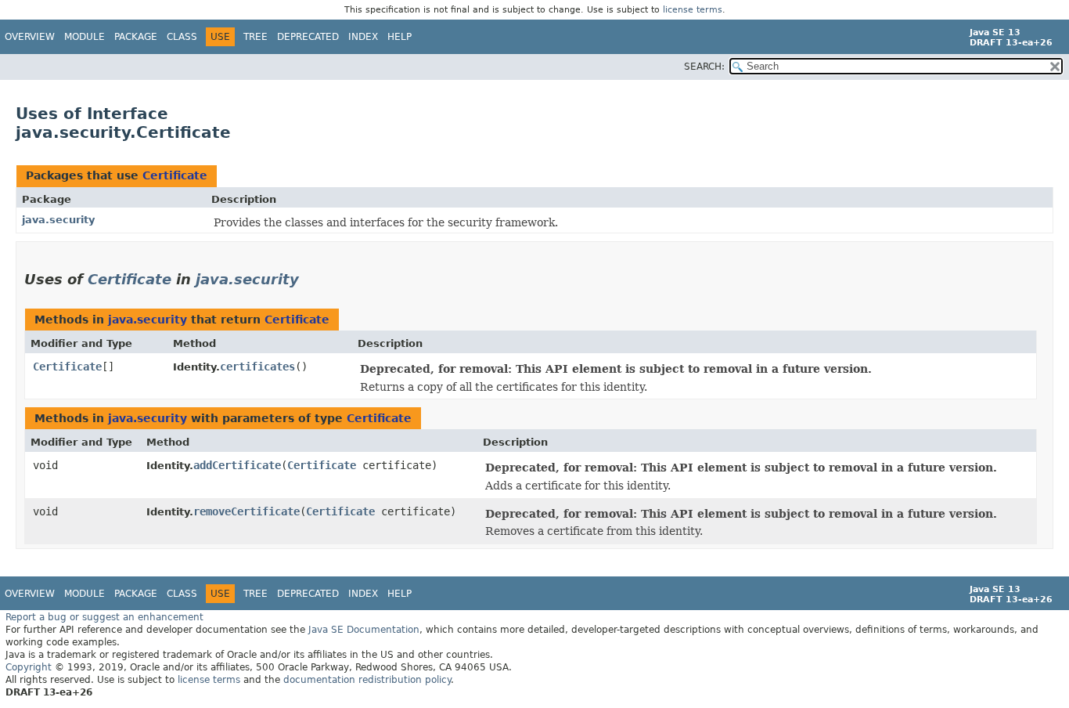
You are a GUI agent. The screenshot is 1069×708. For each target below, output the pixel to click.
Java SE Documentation (363, 629)
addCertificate (237, 465)
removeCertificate (246, 511)
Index (363, 36)
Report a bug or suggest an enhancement (104, 617)
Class (182, 36)
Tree (255, 36)
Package (135, 36)
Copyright (28, 667)
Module (84, 36)
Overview (30, 36)
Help (399, 36)
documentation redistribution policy (367, 679)
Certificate (174, 175)
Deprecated (308, 36)
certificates (257, 366)
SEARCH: (704, 66)
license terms (692, 10)
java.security (58, 220)
